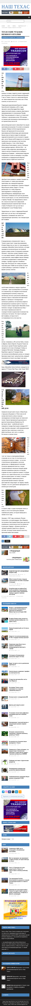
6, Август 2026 (13, 717)
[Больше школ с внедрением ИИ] (5, 698)
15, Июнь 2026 (13, 583)
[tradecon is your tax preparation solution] (15, 362)
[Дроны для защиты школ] (5, 706)
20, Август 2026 (13, 853)
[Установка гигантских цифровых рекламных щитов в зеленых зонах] (5, 714)
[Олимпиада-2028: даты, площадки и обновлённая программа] (5, 850)
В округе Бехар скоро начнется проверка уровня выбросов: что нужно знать (18, 620)
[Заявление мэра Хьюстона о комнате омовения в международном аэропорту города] (5, 646)
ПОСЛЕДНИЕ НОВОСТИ (9, 603)
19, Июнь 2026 (6, 596)
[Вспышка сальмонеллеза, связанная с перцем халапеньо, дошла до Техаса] (5, 733)
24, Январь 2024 (13, 574)
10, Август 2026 (13, 698)
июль (14, 26)
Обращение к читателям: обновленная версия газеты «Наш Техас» (18, 969)
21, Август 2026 (13, 623)
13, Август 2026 (13, 674)
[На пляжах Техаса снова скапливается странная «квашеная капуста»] (5, 689)
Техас (7, 541)
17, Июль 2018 (6, 41)
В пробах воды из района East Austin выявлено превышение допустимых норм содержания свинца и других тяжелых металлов (18, 591)
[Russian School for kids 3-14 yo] (15, 910)
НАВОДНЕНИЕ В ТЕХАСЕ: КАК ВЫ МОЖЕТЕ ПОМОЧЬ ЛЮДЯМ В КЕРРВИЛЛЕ (18, 987)
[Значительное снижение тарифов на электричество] (5, 673)
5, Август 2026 (13, 744)
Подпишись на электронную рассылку (13, 796)
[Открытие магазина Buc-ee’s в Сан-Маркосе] (5, 681)
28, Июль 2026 (13, 763)
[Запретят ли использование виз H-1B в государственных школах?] (5, 637)
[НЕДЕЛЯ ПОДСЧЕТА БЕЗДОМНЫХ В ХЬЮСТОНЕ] (5, 572)
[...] (7, 949)
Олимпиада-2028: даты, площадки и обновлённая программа (16, 850)
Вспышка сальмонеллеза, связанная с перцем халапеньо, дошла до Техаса (18, 733)
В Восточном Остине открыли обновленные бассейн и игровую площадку (19, 580)
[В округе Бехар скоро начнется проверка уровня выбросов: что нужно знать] (5, 620)
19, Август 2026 (13, 639)
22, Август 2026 (13, 613)
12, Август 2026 (13, 682)
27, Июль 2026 (13, 771)
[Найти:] (15, 21)
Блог (4, 844)
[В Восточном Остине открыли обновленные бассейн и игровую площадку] (5, 580)
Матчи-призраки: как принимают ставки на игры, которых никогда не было (19, 859)
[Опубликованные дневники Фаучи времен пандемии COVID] (5, 778)
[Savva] (3, 978)
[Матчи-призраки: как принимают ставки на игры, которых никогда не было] (5, 859)
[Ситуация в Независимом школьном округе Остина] (5, 656)
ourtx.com (14, 41)
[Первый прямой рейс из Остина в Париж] (5, 629)
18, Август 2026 (13, 650)
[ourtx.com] (3, 969)
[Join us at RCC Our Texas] (15, 12)
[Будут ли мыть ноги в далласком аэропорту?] (5, 665)
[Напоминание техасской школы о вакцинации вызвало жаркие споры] (5, 724)
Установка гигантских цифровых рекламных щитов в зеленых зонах (18, 714)
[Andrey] (3, 987)
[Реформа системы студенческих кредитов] (5, 762)
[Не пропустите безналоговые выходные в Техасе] (5, 743)
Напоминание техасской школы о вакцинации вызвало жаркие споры (19, 724)
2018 (9, 26)
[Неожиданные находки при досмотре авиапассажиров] (5, 770)
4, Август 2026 (13, 755)
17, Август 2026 (13, 666)
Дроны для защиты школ (16, 705)
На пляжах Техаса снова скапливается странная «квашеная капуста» (16, 689)
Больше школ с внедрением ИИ (18, 697)
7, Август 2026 (13, 706)
